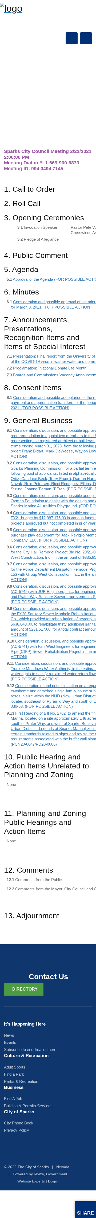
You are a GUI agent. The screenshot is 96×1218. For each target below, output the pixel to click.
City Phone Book (18, 1123)
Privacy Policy (16, 1130)
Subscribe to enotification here (30, 1049)
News (9, 1035)
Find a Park (14, 1074)
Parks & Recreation (21, 1081)
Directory (25, 989)
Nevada (62, 1167)
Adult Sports (14, 1067)
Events (10, 1042)
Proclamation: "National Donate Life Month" (50, 368)
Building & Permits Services (28, 1105)
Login (53, 1181)
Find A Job (13, 1098)
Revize (39, 1174)
